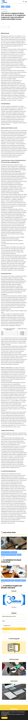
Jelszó (3, 620)
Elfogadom (4, 717)
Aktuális (14, 552)
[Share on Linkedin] (8, 27)
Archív (8, 6)
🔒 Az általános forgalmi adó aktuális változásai (11, 587)
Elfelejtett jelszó (5, 631)
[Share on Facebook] (2, 27)
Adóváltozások (6, 552)
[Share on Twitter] (5, 27)
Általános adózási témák (9, 554)
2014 (3, 6)
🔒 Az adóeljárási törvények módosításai (11, 561)
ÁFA (13, 580)
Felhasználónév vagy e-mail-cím (9, 616)
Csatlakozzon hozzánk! (7, 632)
